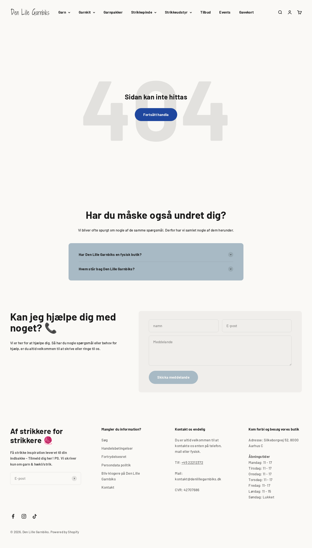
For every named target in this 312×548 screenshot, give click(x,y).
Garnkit (85, 12)
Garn (62, 12)
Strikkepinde (141, 12)
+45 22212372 (192, 462)
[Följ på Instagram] (24, 516)
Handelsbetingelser (117, 448)
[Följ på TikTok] (35, 516)
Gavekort (246, 12)
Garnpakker (113, 12)
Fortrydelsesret (113, 456)
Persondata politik (116, 465)
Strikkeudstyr (176, 12)
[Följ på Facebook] (13, 516)
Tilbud (205, 12)
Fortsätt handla (156, 114)
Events (224, 12)
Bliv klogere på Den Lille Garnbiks (120, 476)
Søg (104, 440)
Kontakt (107, 487)
